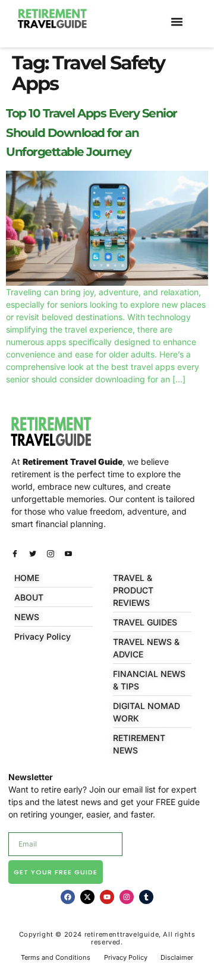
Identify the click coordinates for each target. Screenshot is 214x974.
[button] (177, 21)
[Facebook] (68, 897)
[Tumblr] (146, 897)
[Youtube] (107, 897)
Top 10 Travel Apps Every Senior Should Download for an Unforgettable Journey (91, 132)
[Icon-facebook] (14, 553)
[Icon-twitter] (32, 553)
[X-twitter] (87, 897)
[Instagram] (126, 897)
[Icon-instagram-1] (50, 553)
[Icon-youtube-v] (68, 553)
